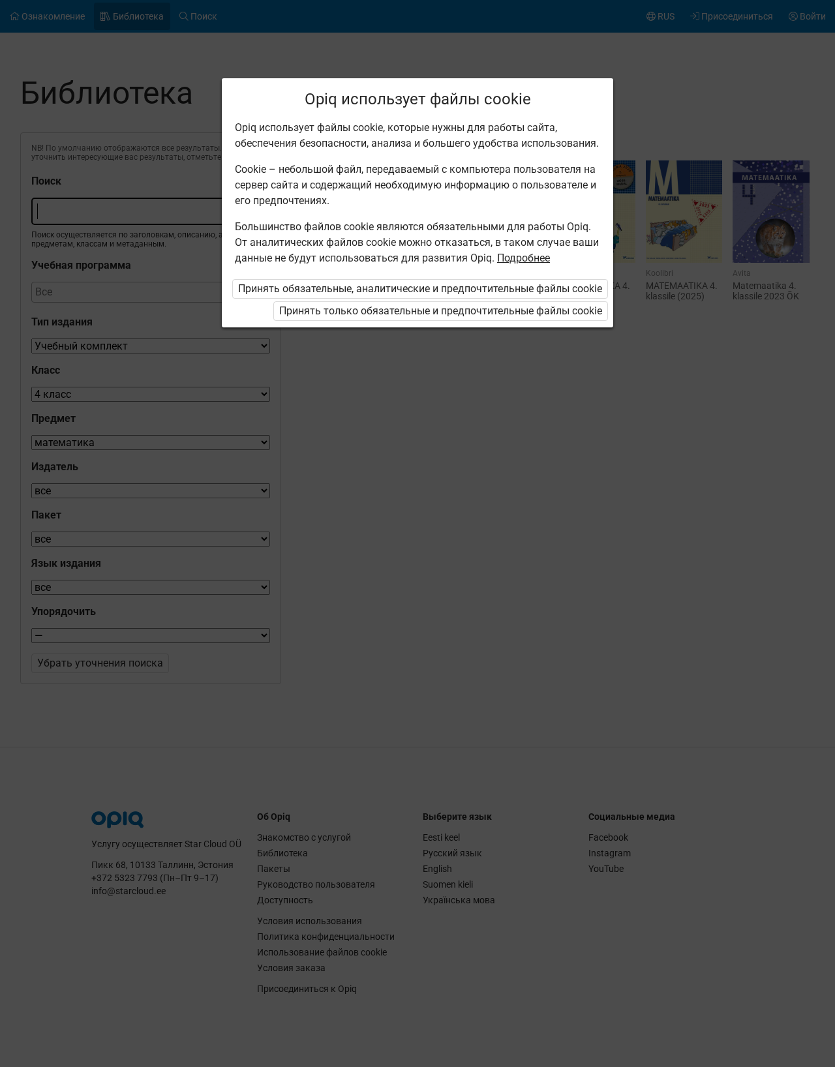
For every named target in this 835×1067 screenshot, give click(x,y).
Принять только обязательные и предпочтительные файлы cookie (440, 311)
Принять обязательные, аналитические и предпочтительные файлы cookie (420, 288)
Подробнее (523, 258)
